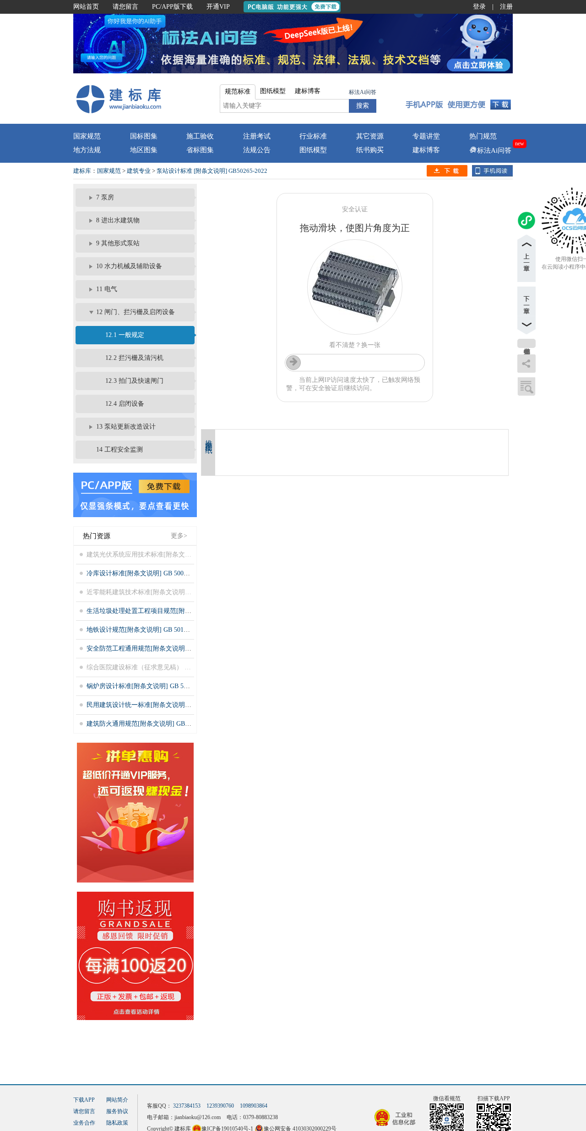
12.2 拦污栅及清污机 (134, 357)
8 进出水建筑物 (118, 220)
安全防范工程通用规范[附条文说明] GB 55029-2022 (159, 648)
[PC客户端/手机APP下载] (458, 98)
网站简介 (117, 1100)
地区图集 (143, 150)
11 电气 (106, 289)
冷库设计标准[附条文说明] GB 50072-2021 (146, 573)
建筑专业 (139, 170)
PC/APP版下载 (172, 6)
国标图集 (143, 136)
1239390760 (220, 1106)
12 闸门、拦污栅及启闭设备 (135, 312)
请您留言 (125, 6)
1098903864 (253, 1106)
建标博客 (426, 150)
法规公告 (257, 150)
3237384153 (187, 1106)
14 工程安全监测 (119, 449)
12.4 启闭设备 (124, 403)
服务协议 (117, 1111)
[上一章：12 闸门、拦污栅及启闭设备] (526, 258)
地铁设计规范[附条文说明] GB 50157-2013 (146, 629)
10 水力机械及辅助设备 (129, 266)
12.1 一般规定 (124, 334)
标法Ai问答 (362, 92)
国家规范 (87, 136)
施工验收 (200, 136)
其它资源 (370, 136)
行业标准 (313, 136)
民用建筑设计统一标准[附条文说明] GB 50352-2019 (159, 704)
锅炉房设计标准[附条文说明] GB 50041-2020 (149, 686)
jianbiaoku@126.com (197, 1117)
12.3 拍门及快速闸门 (134, 380)
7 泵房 (105, 197)
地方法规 (87, 150)
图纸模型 (313, 150)
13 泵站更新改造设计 (126, 426)
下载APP (84, 1100)
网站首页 (86, 6)
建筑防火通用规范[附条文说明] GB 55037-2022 (152, 723)
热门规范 (483, 136)
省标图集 (200, 150)
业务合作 (84, 1123)
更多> (179, 535)
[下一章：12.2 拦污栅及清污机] (526, 310)
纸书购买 (370, 150)
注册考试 (257, 136)
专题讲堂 (426, 136)
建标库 (82, 170)
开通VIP (218, 6)
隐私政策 (117, 1123)
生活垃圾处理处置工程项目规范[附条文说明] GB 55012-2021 (171, 610)
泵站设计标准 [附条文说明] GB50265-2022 (212, 170)
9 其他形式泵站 (118, 243)
